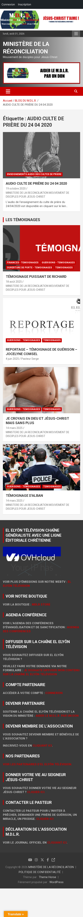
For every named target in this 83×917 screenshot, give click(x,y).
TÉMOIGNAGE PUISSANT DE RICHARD (36, 277)
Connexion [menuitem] (8, 4)
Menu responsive (76, 33)
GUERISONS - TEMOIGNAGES (58, 262)
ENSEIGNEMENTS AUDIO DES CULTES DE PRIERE (34, 174)
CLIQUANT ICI (42, 745)
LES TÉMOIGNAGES (23, 219)
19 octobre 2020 (16, 188)
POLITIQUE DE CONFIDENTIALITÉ (40, 872)
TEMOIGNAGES (64, 267)
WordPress (56, 882)
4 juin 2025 (12, 358)
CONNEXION (54, 693)
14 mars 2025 (14, 427)
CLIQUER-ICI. (36, 792)
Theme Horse (47, 877)
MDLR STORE (41, 604)
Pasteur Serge (30, 358)
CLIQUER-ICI (44, 819)
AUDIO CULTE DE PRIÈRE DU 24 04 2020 (36, 183)
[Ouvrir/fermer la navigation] (8, 91)
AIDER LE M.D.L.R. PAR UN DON (57, 715)
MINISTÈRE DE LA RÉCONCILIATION (51, 867)
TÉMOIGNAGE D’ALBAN (24, 495)
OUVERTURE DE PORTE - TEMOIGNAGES (29, 267)
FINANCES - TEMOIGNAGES (22, 262)
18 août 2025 (14, 281)
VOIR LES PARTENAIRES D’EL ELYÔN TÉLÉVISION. (37, 764)
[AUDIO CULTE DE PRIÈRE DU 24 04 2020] (41, 155)
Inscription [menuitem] (24, 4)
